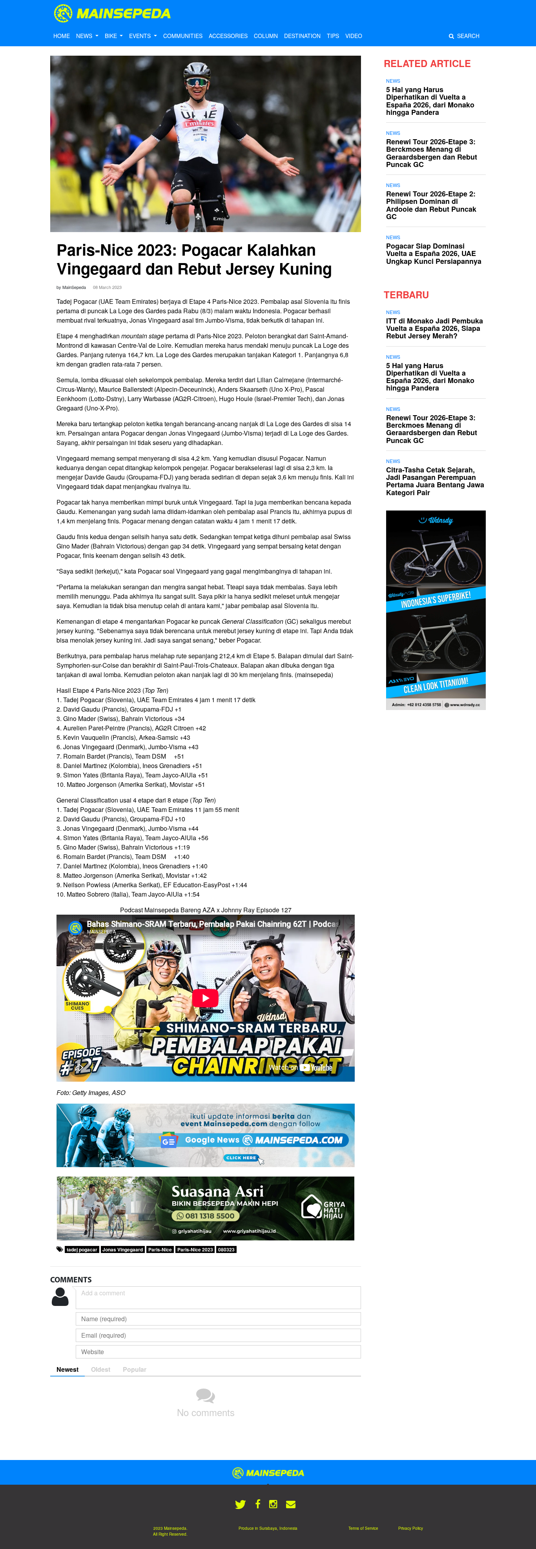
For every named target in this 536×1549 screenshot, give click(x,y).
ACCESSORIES (228, 36)
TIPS (333, 36)
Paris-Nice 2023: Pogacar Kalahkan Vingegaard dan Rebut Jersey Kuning (194, 258)
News (393, 80)
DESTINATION (302, 36)
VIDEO (353, 36)
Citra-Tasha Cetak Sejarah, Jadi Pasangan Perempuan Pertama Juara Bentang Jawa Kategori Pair (435, 481)
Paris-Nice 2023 (195, 1249)
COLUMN (266, 36)
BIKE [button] (112, 36)
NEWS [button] (85, 36)
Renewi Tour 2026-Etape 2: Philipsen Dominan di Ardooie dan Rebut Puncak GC (431, 205)
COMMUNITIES (182, 36)
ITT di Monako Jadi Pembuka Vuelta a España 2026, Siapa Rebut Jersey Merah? (434, 328)
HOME (61, 36)
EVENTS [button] (140, 36)
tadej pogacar (82, 1249)
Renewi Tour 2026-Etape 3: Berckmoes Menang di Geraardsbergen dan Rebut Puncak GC (431, 152)
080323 (226, 1249)
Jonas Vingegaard (122, 1249)
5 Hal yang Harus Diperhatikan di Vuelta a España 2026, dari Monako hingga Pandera (430, 100)
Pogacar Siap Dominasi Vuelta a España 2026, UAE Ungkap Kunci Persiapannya (433, 253)
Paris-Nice (160, 1249)
